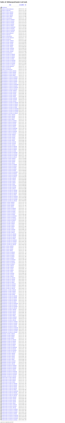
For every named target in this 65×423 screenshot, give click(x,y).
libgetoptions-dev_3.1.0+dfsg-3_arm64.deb (9, 291)
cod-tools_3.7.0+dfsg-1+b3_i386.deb (8, 25)
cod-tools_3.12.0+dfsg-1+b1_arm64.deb (8, 55)
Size (25, 4)
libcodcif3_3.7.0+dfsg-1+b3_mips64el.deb (8, 259)
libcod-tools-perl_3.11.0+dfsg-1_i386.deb (8, 184)
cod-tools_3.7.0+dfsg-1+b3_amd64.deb (8, 19)
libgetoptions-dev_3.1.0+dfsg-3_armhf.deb (8, 292)
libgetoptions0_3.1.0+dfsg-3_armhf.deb (8, 336)
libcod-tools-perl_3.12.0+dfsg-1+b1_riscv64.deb (9, 199)
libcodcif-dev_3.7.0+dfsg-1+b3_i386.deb (8, 214)
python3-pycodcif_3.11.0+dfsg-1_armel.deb (9, 400)
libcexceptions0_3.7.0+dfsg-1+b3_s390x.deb (9, 132)
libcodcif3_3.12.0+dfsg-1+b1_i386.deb (8, 282)
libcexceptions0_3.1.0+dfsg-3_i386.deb (8, 119)
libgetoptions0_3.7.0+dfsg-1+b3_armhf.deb (9, 344)
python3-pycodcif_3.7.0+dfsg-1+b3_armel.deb (9, 386)
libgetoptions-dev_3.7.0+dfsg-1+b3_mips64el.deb (10, 303)
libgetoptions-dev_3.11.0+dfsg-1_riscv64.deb (9, 318)
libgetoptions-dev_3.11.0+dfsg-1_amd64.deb (9, 309)
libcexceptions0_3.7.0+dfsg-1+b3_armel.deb (9, 123)
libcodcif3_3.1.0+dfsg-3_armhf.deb (7, 249)
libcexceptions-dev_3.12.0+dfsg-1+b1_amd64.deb (10, 102)
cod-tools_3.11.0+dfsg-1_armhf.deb (7, 45)
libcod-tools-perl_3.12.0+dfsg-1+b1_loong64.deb (10, 196)
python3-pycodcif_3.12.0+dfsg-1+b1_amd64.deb (10, 409)
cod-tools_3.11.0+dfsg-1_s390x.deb (7, 51)
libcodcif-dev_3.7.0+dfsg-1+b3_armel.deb (8, 211)
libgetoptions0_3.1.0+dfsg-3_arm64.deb (8, 335)
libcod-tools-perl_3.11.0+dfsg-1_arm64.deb (9, 179)
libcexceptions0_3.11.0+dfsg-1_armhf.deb (8, 138)
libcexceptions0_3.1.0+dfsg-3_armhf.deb (8, 117)
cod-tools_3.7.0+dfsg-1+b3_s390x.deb (8, 31)
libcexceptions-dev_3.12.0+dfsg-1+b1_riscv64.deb (10, 111)
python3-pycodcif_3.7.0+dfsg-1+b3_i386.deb (9, 389)
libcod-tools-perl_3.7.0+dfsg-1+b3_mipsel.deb (9, 173)
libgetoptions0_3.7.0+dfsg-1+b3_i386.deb (8, 345)
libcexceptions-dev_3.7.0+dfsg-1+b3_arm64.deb (9, 78)
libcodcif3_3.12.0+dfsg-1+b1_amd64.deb (8, 277)
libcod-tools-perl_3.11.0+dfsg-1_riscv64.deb (9, 187)
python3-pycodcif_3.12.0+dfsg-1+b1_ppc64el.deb (10, 416)
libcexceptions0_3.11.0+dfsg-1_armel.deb (8, 137)
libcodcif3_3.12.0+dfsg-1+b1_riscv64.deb (8, 286)
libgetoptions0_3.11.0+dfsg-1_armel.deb (8, 356)
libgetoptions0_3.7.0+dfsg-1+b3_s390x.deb (9, 351)
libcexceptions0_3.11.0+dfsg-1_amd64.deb (9, 134)
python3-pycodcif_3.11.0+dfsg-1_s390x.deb (9, 407)
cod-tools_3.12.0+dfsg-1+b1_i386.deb (8, 58)
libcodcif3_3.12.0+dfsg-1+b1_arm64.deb (8, 279)
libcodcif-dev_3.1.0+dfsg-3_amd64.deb (8, 202)
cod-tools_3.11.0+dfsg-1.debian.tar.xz (8, 37)
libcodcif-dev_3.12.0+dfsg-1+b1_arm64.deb (9, 235)
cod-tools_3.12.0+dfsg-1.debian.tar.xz (8, 66)
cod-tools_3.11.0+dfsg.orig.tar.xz (7, 52)
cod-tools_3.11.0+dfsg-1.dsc (6, 39)
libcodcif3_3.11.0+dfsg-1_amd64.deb (8, 265)
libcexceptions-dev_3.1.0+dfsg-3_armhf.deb (9, 73)
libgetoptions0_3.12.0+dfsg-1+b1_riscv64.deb (9, 374)
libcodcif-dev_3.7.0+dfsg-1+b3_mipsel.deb (9, 217)
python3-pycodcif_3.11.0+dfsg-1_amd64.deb (9, 397)
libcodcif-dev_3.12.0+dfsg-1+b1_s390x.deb (9, 244)
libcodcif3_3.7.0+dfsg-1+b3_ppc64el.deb (8, 262)
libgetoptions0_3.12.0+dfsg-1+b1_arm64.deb (9, 366)
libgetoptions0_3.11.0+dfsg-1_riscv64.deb (8, 362)
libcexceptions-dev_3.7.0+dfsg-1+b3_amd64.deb (10, 76)
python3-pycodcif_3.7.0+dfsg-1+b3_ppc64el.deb (10, 394)
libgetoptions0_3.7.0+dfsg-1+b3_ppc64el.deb (9, 350)
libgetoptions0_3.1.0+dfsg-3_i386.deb (8, 338)
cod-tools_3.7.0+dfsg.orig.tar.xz (7, 36)
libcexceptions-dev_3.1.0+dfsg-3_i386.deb (8, 75)
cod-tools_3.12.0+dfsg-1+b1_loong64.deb (8, 60)
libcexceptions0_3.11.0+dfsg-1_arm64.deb (8, 135)
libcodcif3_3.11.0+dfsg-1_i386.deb (7, 271)
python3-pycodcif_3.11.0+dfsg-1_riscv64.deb (9, 406)
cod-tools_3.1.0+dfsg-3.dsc (6, 10)
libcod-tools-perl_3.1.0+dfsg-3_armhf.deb (8, 161)
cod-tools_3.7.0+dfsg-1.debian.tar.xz (8, 33)
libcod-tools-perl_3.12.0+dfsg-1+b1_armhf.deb (9, 193)
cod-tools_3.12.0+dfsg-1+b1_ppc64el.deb (8, 61)
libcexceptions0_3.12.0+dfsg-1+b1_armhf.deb (9, 149)
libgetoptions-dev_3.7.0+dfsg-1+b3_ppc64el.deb (9, 306)
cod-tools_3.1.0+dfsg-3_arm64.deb (7, 13)
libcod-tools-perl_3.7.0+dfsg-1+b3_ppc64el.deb (9, 175)
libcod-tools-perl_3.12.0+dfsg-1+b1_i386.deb (9, 194)
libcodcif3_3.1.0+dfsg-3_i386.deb (7, 250)
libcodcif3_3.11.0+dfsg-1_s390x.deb (8, 276)
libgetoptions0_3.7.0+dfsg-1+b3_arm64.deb (9, 341)
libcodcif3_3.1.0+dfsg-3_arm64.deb (7, 247)
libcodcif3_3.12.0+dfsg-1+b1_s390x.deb (8, 288)
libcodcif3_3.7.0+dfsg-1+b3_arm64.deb (8, 253)
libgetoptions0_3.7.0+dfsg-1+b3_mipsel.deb (9, 348)
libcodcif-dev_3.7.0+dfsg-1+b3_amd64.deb (9, 208)
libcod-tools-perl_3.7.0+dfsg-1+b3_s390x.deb (9, 176)
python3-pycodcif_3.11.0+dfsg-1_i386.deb (9, 403)
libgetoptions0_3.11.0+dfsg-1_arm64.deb (8, 354)
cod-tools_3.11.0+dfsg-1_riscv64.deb (8, 49)
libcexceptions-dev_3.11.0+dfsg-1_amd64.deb (9, 90)
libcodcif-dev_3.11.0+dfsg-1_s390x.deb (8, 232)
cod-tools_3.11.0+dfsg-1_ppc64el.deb (8, 48)
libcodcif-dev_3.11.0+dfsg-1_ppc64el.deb (8, 229)
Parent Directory (4, 7)
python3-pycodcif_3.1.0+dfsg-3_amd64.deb (9, 377)
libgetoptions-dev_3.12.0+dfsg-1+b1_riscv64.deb (10, 330)
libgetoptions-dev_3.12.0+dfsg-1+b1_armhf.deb (9, 324)
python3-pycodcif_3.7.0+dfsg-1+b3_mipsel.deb (9, 392)
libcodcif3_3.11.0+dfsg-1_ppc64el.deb (8, 273)
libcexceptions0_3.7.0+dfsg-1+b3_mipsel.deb (9, 129)
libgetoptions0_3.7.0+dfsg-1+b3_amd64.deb (9, 339)
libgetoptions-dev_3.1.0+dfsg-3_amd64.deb (9, 289)
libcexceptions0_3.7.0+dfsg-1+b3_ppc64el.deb (9, 131)
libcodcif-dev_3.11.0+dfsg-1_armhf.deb (8, 226)
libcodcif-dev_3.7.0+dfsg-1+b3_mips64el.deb (9, 215)
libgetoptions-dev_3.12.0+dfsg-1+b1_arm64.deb (9, 323)
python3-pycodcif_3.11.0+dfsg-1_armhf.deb (9, 401)
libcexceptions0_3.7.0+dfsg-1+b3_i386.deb (9, 126)
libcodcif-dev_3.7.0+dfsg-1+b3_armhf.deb (8, 212)
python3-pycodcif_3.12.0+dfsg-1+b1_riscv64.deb (10, 418)
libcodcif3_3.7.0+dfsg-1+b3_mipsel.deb (8, 261)
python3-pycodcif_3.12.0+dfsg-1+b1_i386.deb (9, 413)
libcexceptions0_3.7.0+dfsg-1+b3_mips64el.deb (9, 128)
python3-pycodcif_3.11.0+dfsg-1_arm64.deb (9, 398)
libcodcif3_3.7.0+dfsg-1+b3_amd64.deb (8, 252)
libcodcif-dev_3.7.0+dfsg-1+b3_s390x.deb (8, 220)
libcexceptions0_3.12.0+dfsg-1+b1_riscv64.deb (9, 155)
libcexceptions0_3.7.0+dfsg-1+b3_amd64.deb (9, 120)
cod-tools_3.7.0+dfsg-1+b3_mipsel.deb (8, 28)
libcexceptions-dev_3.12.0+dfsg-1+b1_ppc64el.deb (10, 110)
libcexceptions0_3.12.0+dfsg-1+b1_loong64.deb (9, 152)
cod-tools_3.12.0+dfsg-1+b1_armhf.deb (8, 57)
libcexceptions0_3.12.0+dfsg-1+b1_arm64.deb (9, 147)
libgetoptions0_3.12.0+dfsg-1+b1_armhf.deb (9, 368)
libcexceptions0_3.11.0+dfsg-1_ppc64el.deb (9, 141)
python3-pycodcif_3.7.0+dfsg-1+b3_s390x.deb (9, 395)
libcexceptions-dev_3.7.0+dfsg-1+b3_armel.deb (9, 79)
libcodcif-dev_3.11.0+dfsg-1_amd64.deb (8, 221)
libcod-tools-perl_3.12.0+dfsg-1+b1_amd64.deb (9, 190)
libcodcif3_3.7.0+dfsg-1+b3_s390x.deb (8, 264)
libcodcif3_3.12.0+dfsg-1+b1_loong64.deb (9, 283)
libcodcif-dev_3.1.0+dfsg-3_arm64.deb (8, 203)
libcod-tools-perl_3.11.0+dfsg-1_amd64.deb (9, 178)
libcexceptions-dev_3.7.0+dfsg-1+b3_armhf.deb (9, 81)
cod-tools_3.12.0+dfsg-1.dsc (6, 67)
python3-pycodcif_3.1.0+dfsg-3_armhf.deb (9, 380)
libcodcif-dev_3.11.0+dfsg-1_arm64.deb (8, 223)
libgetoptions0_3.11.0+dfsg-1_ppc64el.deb (8, 360)
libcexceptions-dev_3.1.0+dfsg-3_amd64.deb (9, 70)
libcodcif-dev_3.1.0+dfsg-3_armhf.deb (8, 205)
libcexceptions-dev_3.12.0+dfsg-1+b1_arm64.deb (10, 104)
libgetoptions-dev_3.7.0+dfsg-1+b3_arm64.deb (9, 297)
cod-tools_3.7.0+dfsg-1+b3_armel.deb (8, 22)
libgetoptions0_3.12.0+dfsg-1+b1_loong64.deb (9, 371)
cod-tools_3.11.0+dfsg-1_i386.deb (7, 46)
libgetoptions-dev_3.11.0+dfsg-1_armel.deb (9, 312)
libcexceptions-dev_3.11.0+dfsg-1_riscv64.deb (9, 99)
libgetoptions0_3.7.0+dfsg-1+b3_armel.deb (9, 342)
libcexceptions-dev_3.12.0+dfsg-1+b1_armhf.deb (10, 105)
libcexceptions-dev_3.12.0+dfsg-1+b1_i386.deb (9, 107)
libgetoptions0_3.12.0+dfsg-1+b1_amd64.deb (9, 365)
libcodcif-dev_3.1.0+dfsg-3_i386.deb (8, 206)
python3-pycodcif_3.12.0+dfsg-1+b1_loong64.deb (10, 415)
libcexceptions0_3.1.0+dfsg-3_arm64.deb (8, 116)
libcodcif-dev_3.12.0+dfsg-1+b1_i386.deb (8, 238)
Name (10, 4)
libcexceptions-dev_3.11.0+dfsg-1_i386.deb (9, 96)
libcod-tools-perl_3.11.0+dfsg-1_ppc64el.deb (9, 185)
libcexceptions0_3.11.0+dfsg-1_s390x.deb (8, 144)
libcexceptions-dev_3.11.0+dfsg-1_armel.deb (9, 93)
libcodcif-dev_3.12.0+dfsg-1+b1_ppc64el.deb (9, 241)
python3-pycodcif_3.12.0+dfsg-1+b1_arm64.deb (9, 410)
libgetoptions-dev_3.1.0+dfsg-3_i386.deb (8, 294)
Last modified (21, 4)
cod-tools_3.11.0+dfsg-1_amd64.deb (8, 40)
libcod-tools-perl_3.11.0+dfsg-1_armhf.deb (9, 182)
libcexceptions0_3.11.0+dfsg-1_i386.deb (8, 140)
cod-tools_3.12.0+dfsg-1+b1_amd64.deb (8, 54)
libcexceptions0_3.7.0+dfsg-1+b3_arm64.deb (9, 122)
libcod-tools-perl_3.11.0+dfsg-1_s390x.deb (9, 188)
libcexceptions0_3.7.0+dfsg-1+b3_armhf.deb (9, 125)
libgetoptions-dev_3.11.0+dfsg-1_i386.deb (8, 315)
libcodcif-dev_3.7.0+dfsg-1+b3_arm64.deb (9, 209)
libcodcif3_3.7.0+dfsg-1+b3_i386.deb (8, 258)
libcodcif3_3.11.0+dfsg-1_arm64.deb (8, 267)
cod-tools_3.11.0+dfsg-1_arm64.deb (7, 42)
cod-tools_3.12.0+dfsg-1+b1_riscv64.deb (8, 63)
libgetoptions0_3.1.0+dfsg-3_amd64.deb (8, 333)
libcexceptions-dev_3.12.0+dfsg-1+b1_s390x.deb (10, 113)
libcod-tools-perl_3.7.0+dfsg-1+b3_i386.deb (9, 170)
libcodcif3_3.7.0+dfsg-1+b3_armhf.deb (8, 256)
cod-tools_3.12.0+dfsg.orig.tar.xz (7, 69)
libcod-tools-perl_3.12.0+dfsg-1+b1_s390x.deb (9, 200)
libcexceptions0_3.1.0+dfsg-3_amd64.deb (8, 114)
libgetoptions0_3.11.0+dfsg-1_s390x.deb (8, 363)
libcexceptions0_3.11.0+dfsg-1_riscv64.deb (9, 143)
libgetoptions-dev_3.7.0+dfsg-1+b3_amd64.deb (9, 295)
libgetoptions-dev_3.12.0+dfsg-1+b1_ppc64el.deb (10, 329)
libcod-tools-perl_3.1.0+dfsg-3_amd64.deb (8, 158)
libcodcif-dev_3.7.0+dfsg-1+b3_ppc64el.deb (9, 218)
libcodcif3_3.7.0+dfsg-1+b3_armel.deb (8, 255)
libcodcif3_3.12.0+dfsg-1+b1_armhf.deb (8, 280)
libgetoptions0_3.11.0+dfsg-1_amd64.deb (8, 353)
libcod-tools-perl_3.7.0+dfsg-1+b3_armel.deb (9, 167)
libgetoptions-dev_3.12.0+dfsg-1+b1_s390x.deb (9, 332)
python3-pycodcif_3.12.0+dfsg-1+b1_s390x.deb (9, 419)
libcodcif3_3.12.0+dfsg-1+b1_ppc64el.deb (8, 285)
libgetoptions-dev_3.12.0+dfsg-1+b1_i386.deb (9, 326)
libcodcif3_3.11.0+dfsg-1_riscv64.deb (8, 274)
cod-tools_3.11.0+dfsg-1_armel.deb (7, 43)
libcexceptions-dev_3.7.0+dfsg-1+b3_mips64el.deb (10, 84)
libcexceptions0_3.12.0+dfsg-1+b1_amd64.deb (9, 146)
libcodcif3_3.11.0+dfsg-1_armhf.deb (8, 270)
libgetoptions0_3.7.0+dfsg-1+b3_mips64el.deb (9, 347)
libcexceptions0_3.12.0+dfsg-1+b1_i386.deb (9, 150)
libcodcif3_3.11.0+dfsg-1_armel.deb (7, 268)
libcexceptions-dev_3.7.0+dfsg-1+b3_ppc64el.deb (10, 87)
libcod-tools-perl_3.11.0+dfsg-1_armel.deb (8, 181)
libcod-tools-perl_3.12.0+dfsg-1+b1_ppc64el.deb (10, 197)
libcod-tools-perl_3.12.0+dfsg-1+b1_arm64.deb (9, 191)
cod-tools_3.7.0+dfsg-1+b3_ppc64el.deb (8, 30)
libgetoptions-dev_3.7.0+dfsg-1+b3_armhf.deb (9, 300)
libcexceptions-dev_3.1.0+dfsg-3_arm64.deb (9, 72)
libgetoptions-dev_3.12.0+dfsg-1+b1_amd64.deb (9, 321)
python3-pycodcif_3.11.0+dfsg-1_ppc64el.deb (9, 404)
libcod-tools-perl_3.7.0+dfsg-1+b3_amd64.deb (9, 164)
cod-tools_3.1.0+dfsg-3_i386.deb (7, 16)
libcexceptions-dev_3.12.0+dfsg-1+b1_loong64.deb (10, 108)
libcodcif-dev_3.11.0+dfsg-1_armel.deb (8, 224)
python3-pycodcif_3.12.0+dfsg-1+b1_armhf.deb (9, 412)
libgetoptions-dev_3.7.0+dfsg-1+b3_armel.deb (9, 298)
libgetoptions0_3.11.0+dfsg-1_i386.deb (8, 359)
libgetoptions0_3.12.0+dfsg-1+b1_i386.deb (9, 369)
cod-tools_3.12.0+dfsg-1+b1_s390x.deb (8, 64)
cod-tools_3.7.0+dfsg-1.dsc (6, 34)
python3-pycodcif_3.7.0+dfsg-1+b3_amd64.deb (9, 383)
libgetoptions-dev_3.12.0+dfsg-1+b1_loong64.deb (10, 327)
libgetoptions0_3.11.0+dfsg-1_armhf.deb (8, 357)
